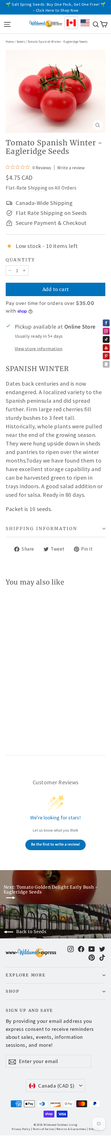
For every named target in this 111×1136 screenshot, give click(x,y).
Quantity (20, 259)
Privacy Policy (21, 1129)
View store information (39, 348)
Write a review (71, 167)
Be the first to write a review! (55, 844)
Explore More (26, 975)
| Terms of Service (42, 1129)
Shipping (37, 188)
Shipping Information (41, 528)
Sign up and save (29, 1010)
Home (10, 42)
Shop (13, 991)
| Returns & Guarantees (70, 1129)
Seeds (21, 42)
